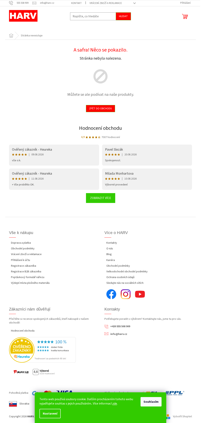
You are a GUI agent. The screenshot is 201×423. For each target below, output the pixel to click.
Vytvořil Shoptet (182, 416)
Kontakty (111, 243)
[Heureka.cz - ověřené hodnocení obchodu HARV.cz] (42, 350)
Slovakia (24, 404)
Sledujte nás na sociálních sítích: (125, 283)
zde (114, 403)
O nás (109, 249)
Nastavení (50, 413)
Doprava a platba (21, 243)
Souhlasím (151, 402)
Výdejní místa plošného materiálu (30, 283)
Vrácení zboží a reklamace (106, 3)
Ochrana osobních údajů (120, 277)
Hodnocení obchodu (100, 128)
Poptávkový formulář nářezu (27, 277)
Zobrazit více (100, 198)
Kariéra (110, 260)
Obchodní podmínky (23, 249)
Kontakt (76, 3)
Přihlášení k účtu (20, 260)
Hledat (123, 16)
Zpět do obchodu (100, 109)
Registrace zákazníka (23, 266)
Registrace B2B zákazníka (26, 272)
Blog (109, 254)
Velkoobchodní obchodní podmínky (127, 272)
